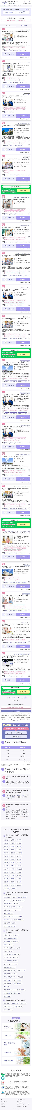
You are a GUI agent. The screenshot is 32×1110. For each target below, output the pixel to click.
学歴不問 (6, 1003)
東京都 (6, 853)
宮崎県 (19, 885)
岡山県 (19, 872)
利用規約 (3, 1104)
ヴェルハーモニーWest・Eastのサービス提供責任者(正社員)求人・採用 (15, 159)
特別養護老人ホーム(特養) (11, 941)
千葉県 (19, 849)
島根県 (12, 872)
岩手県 (19, 840)
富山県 (6, 856)
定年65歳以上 (18, 1006)
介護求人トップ (4, 5)
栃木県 (19, 846)
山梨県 (6, 859)
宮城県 (6, 843)
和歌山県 (19, 869)
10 (22, 697)
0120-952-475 (13, 2)
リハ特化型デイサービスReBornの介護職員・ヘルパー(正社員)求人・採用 (15, 624)
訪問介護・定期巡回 (9, 970)
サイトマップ (4, 1101)
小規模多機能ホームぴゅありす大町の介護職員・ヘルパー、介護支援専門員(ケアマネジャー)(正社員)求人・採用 (15, 363)
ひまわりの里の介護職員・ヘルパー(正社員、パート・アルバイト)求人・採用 (16, 427)
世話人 (19, 907)
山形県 (19, 843)
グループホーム (8, 951)
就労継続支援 (17, 983)
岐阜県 (19, 859)
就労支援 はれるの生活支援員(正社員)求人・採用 (13, 199)
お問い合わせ (20, 1101)
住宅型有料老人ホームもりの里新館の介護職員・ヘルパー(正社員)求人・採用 (15, 567)
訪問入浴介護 (21, 970)
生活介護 (20, 977)
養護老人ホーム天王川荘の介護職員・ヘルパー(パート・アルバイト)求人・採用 (16, 96)
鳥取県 (6, 872)
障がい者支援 (7, 980)
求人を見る (22, 54)
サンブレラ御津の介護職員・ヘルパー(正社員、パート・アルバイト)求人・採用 (16, 319)
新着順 (8, 25)
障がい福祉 (7, 996)
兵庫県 (6, 869)
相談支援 (6, 986)
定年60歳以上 (7, 1006)
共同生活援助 (7, 983)
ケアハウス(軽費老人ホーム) (11, 954)
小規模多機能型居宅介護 (10, 961)
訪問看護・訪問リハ (9, 967)
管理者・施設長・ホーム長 (11, 903)
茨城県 (12, 846)
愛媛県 (12, 878)
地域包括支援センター (10, 974)
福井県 (19, 856)
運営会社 (3, 1106)
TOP (2, 1099)
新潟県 (20, 853)
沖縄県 (13, 888)
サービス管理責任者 (9, 907)
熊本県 (6, 885)
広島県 (6, 875)
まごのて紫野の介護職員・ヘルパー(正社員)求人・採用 (15, 596)
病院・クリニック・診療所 (11, 935)
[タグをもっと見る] (29, 141)
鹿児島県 (6, 888)
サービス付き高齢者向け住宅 (12, 948)
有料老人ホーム (8, 944)
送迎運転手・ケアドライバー (12, 910)
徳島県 (19, 875)
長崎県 (19, 882)
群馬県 (6, 849)
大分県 (12, 885)
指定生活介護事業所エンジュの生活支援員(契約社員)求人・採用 (16, 126)
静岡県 (6, 862)
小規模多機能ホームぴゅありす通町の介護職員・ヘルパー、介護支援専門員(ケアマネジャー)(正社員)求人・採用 (15, 395)
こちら (22, 816)
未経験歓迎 (15, 1003)
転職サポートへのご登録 (22, 1106)
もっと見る (15, 720)
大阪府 (19, 866)
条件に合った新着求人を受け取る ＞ (16, 20)
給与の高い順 (24, 25)
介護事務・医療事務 (17, 920)
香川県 (6, 878)
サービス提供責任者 (9, 926)
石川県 (12, 856)
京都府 (12, 866)
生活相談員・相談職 (9, 923)
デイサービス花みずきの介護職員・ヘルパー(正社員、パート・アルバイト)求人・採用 (16, 289)
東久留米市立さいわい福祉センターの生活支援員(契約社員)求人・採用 (16, 256)
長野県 (12, 859)
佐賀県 (12, 882)
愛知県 (12, 862)
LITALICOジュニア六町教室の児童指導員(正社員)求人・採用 (16, 533)
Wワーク (23, 1003)
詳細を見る (23, 190)
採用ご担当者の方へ (21, 1099)
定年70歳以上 (7, 1010)
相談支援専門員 (8, 913)
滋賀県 (6, 866)
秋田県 (12, 843)
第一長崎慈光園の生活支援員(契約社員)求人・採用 (14, 227)
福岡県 (6, 882)
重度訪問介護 (17, 980)
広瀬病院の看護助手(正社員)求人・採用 (11, 63)
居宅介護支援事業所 (9, 977)
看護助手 (6, 920)
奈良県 (12, 869)
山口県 (12, 875)
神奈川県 (13, 853)
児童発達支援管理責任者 (19, 897)
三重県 (19, 862)
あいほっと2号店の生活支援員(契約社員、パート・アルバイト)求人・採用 (15, 489)
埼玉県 (12, 849)
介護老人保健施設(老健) (10, 938)
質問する (8, 54)
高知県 (19, 878)
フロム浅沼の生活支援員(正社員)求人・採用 (12, 456)
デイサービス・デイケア (10, 964)
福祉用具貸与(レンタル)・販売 (12, 993)
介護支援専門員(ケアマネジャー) (13, 916)
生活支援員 (7, 900)
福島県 (6, 846)
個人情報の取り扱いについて (23, 1104)
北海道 (6, 840)
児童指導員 (7, 897)
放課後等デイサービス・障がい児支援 (14, 990)
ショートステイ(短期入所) (11, 957)
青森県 (12, 840)
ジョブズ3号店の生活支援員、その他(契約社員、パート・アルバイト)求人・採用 (15, 656)
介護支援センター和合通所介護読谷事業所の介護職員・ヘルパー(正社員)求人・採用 (15, 32)
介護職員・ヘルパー (20, 795)
